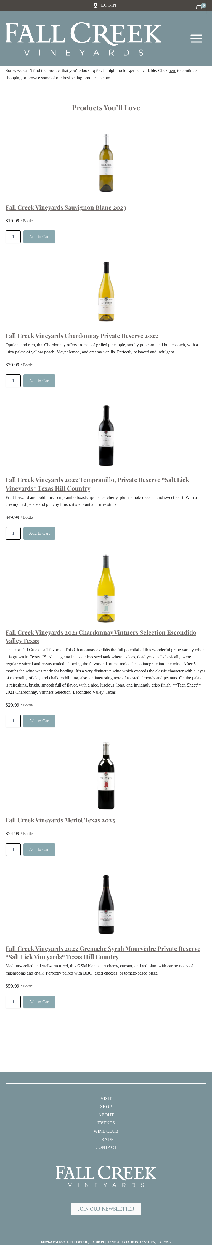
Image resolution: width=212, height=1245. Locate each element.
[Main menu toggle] (196, 38)
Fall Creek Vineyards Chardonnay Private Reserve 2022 (82, 335)
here (172, 70)
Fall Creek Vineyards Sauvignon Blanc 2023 (66, 207)
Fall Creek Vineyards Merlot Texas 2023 (60, 820)
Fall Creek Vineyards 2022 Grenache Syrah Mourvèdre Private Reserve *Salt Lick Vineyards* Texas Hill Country (103, 952)
